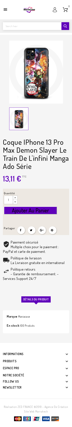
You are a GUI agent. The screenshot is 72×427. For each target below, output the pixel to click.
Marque (12, 316)
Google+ (42, 230)
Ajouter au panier (30, 210)
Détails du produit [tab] (36, 299)
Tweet (32, 230)
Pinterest (52, 230)
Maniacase (24, 316)
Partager (21, 230)
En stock (13, 325)
